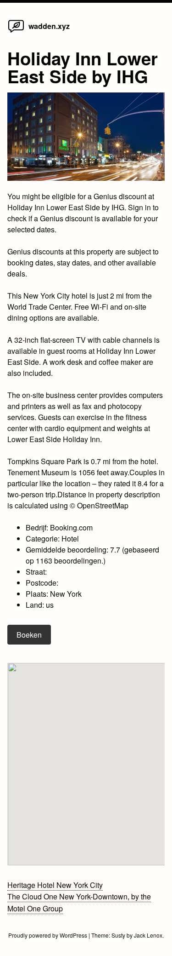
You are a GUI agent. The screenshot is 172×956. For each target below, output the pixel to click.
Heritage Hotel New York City (55, 885)
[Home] (16, 32)
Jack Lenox (148, 935)
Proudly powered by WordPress (48, 935)
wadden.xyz (49, 26)
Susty (118, 935)
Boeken (29, 634)
